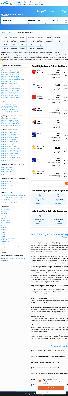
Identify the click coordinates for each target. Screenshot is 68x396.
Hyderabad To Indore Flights (9, 95)
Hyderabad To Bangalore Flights (11, 71)
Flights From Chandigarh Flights (10, 157)
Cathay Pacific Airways (8, 238)
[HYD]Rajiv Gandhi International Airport (37, 23)
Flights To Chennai (6, 171)
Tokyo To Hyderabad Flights (9, 111)
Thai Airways (5, 241)
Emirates (4, 211)
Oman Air (4, 218)
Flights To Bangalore (7, 169)
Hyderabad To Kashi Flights (9, 118)
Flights (10, 32)
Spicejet (3, 229)
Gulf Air (3, 233)
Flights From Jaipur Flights (8, 146)
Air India (3, 224)
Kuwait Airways (5, 220)
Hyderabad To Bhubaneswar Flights (12, 87)
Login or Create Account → (51, 388)
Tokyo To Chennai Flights (8, 108)
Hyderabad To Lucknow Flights (10, 90)
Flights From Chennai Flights (9, 138)
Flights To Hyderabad (7, 175)
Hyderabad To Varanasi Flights (10, 78)
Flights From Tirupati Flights (9, 136)
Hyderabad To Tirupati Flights (10, 72)
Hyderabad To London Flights (10, 124)
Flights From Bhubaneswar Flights (11, 150)
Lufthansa (4, 227)
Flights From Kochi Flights (8, 145)
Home (3, 32)
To (29, 18)
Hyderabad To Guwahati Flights (10, 88)
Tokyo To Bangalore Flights (9, 106)
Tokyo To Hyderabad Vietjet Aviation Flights (14, 201)
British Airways (5, 222)
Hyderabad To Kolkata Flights (10, 76)
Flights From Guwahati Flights (9, 152)
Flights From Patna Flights (8, 155)
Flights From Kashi (6, 182)
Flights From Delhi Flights (8, 132)
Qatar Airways (5, 217)
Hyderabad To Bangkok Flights (10, 122)
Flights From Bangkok (7, 185)
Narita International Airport (13, 250)
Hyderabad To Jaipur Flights (9, 83)
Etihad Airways (5, 210)
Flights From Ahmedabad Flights (10, 148)
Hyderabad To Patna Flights (9, 92)
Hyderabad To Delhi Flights (9, 69)
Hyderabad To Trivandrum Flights (11, 97)
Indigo (3, 226)
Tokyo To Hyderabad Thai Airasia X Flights (13, 196)
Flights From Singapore (8, 189)
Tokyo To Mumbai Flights (8, 104)
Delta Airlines (5, 240)
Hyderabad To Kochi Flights (9, 81)
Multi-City (20, 14)
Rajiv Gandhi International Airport (15, 258)
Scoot (3, 243)
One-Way (5, 14)
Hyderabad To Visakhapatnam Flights (12, 80)
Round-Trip (13, 14)
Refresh (5, 41)
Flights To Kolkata (6, 173)
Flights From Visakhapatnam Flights (11, 143)
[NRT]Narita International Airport (11, 23)
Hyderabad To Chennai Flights (10, 74)
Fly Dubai (4, 213)
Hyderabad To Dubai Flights (9, 120)
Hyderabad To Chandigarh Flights (11, 94)
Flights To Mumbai (6, 168)
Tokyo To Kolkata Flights (8, 110)
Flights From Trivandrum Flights (10, 161)
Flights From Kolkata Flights (9, 139)
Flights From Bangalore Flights (10, 134)
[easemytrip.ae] (7, 3)
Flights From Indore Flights (9, 159)
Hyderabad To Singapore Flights (11, 125)
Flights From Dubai (6, 183)
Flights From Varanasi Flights (9, 141)
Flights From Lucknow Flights (9, 153)
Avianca (3, 234)
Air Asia (3, 231)
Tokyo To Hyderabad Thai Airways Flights (13, 203)
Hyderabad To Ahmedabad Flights (11, 85)
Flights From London (7, 187)
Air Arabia (4, 215)
